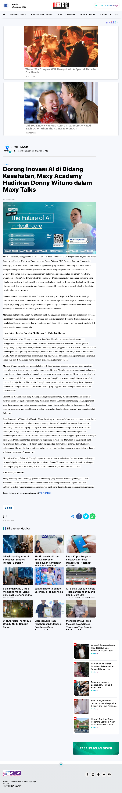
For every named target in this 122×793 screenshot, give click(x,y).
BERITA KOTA (18, 14)
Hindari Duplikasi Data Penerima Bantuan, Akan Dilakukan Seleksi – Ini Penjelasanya (103, 722)
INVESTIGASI (87, 14)
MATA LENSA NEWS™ (12, 786)
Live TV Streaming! (108, 5)
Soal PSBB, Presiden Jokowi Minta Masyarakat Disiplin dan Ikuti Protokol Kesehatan (103, 703)
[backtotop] (61, 765)
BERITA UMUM (66, 14)
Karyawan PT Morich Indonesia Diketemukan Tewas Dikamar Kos (102, 666)
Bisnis (6, 164)
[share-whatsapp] (93, 516)
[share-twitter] (86, 516)
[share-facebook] (79, 516)
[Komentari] (5, 516)
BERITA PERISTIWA (42, 14)
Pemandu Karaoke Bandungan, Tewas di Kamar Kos (101, 685)
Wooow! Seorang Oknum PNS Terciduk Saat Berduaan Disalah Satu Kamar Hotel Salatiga (103, 648)
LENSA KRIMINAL (110, 14)
